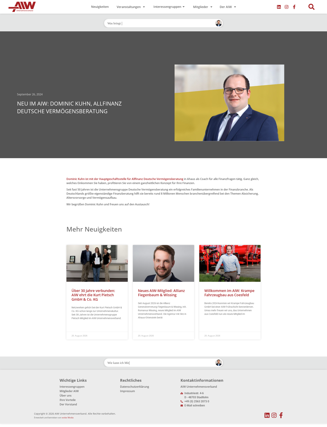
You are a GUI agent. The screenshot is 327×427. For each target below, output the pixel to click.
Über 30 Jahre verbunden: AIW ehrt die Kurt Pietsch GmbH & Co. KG (93, 295)
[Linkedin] (279, 7)
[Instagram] (286, 7)
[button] (311, 7)
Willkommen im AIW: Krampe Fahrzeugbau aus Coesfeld (229, 292)
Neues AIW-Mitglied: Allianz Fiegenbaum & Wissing (161, 292)
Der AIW (226, 7)
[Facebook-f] (294, 7)
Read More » (78, 327)
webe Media (68, 417)
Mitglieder (200, 7)
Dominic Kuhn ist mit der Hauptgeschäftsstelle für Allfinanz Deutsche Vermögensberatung (124, 179)
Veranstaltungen (129, 7)
